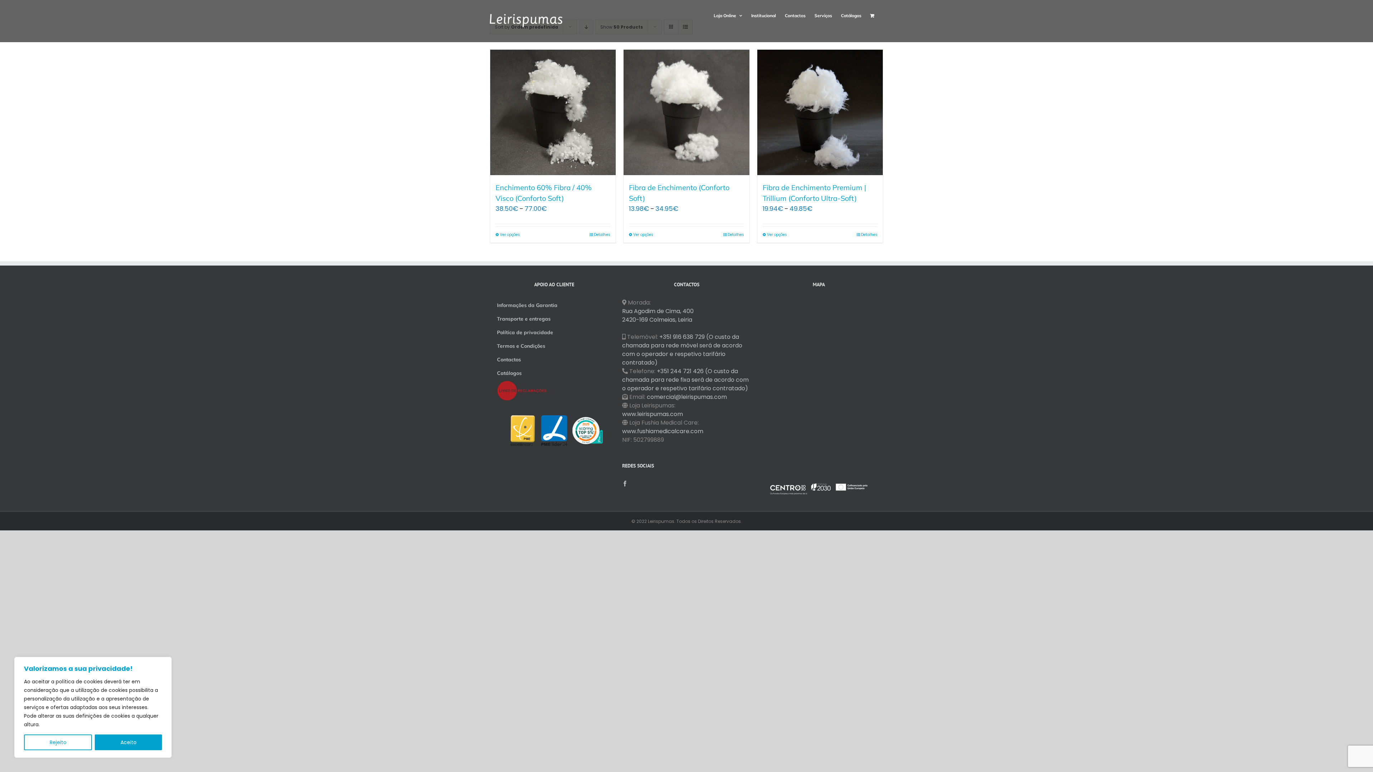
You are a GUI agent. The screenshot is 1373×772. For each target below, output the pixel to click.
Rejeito (58, 742)
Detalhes (602, 234)
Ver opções (510, 234)
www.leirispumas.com (652, 414)
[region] (93, 707)
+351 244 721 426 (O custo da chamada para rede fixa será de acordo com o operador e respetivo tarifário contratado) (685, 379)
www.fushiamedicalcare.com (662, 431)
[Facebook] (625, 483)
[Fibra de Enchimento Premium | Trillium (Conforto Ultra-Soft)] (820, 112)
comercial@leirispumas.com (687, 397)
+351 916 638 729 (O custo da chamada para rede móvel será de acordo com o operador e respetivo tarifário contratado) (682, 350)
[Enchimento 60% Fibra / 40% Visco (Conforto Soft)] (553, 112)
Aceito (128, 742)
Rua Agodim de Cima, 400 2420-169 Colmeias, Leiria (658, 315)
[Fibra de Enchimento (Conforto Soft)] (686, 112)
